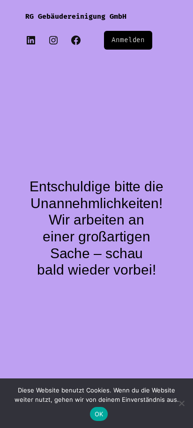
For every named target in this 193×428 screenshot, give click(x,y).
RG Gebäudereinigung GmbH (75, 17)
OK (99, 414)
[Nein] (181, 403)
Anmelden (128, 40)
